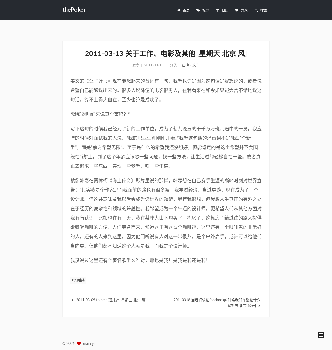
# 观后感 (78, 280)
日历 (225, 10)
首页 (186, 10)
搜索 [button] (263, 10)
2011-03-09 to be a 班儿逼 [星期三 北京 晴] (110, 300)
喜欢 (244, 10)
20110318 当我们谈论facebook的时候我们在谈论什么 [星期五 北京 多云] (217, 303)
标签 (205, 10)
